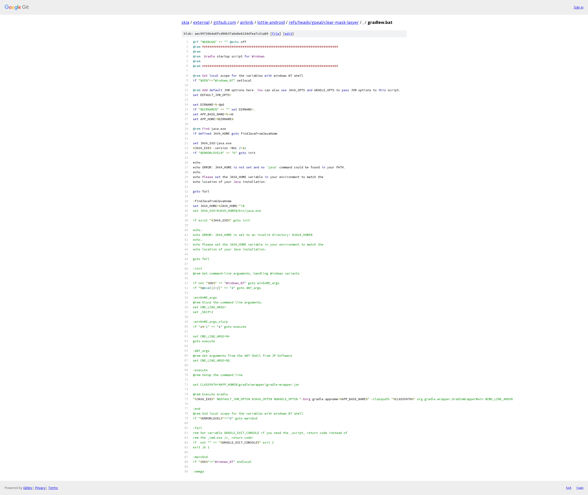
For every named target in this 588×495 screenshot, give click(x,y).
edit (288, 34)
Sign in (578, 7)
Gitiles (27, 488)
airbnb (246, 22)
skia (185, 22)
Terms (53, 488)
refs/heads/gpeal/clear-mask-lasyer (324, 22)
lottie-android (271, 22)
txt (568, 488)
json (579, 488)
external (201, 22)
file (275, 34)
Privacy (40, 488)
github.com (224, 22)
